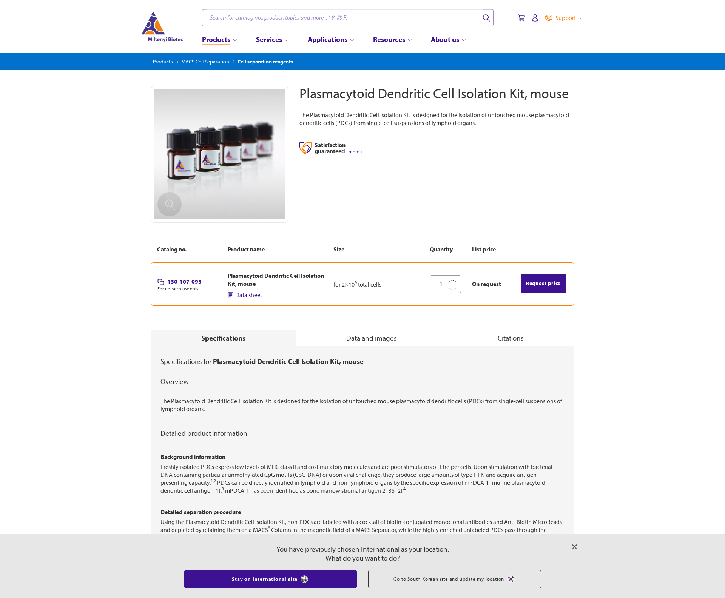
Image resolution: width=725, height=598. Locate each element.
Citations (511, 337)
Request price (543, 283)
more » (355, 151)
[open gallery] (219, 154)
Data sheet (248, 295)
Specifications (223, 337)
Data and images (371, 337)
